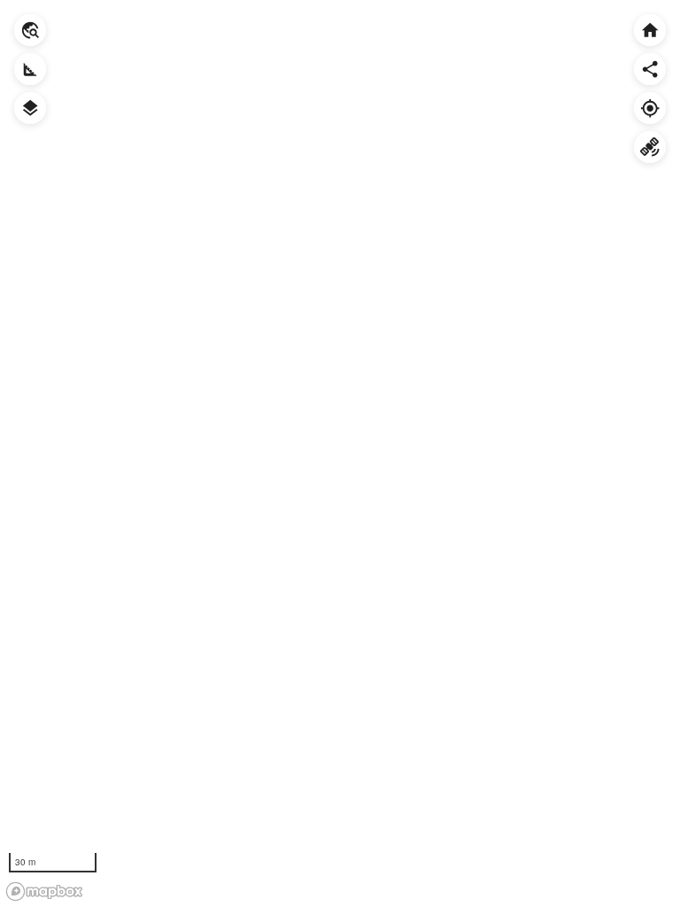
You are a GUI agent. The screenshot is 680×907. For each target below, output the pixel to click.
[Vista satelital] (650, 147)
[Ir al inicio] (650, 30)
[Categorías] (30, 108)
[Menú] (30, 30)
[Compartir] (650, 69)
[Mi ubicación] (650, 108)
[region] (340, 453)
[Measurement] (30, 69)
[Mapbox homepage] (44, 891)
